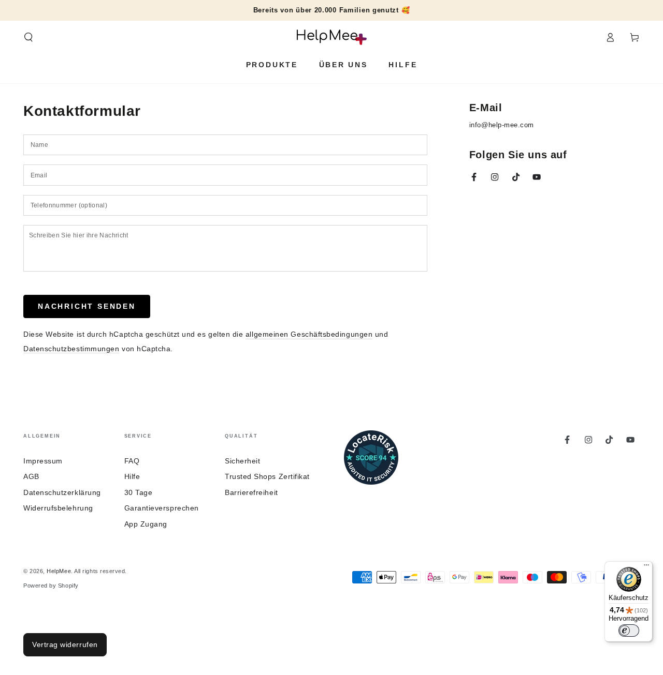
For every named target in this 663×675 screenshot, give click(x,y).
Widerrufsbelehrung (58, 508)
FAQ (132, 461)
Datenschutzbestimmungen (71, 348)
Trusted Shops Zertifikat (267, 476)
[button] (29, 37)
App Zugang (145, 524)
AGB (31, 476)
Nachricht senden (87, 306)
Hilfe (132, 476)
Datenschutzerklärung (62, 492)
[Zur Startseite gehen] (332, 37)
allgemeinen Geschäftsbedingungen (309, 334)
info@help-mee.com (501, 125)
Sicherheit (242, 461)
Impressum (43, 461)
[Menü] (646, 567)
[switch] (628, 630)
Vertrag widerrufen (65, 644)
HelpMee (59, 571)
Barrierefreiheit (251, 492)
